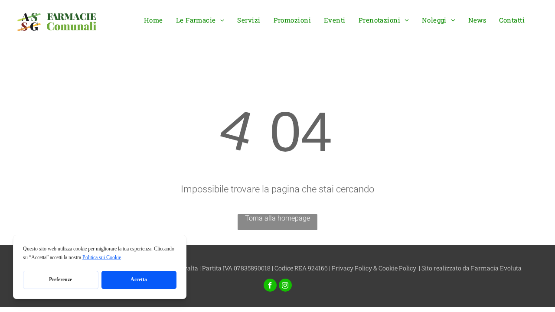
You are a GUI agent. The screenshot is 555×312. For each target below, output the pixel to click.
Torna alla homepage (277, 218)
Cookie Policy (397, 268)
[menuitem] (153, 22)
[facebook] (270, 286)
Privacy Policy (352, 268)
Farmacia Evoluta (496, 268)
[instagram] (285, 286)
